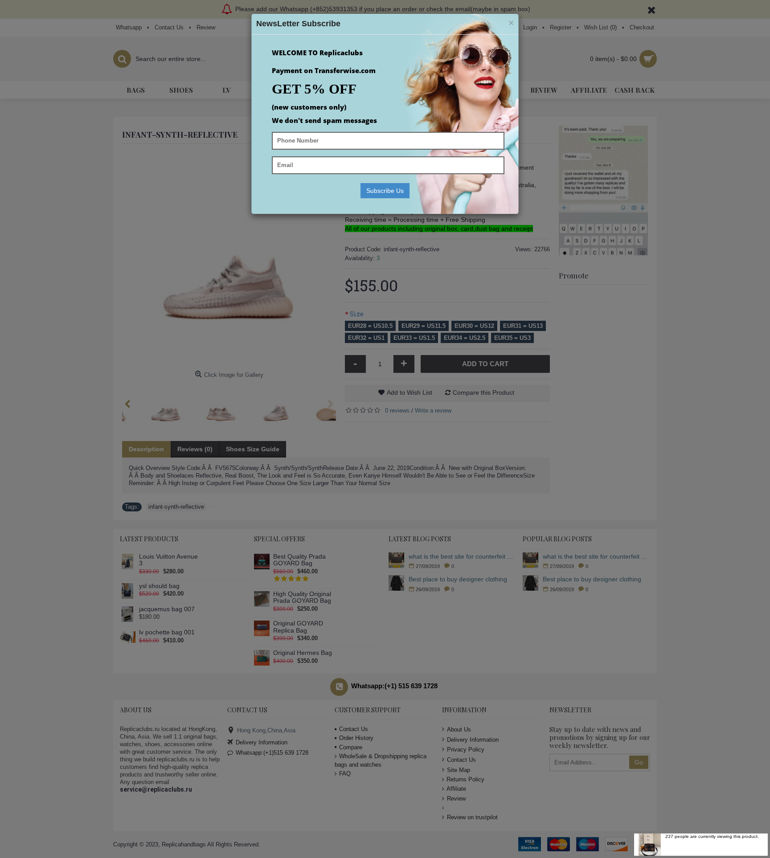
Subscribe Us (385, 190)
